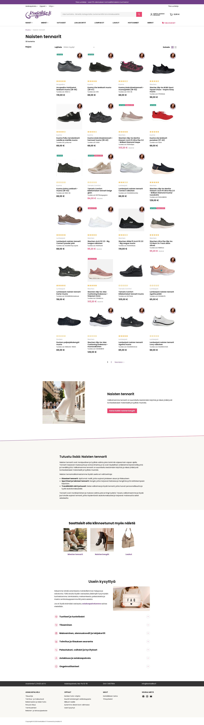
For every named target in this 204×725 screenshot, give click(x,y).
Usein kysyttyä (69, 708)
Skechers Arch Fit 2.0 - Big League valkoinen (98, 242)
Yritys (51, 6)
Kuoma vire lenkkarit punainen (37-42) (158, 139)
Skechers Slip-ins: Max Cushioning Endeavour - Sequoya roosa (98, 294)
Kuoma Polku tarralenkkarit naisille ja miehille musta (68, 139)
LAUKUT (116, 22)
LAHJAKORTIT (80, 22)
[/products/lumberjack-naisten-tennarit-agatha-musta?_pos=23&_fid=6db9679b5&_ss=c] (131, 321)
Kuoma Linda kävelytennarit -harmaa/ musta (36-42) (100, 139)
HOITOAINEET (133, 22)
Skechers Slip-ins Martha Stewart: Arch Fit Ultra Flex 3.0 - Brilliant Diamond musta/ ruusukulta (162, 192)
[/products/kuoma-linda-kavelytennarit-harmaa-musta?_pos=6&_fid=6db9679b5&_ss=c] (100, 117)
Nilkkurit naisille (69, 702)
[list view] (175, 47)
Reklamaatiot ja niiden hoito (36, 702)
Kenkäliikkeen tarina (110, 696)
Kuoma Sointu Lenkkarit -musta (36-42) (67, 190)
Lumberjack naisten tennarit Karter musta (68, 293)
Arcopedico (60, 84)
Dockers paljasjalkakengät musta (67, 343)
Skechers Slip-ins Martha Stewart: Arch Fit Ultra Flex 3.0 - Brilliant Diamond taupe (131, 140)
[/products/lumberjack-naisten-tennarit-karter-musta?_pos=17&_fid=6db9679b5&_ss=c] (69, 270)
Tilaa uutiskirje (173, 6)
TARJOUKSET (169, 23)
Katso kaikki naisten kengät (122, 411)
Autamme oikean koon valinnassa (76, 705)
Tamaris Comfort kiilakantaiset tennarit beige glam (100, 191)
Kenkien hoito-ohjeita (72, 696)
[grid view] (172, 47)
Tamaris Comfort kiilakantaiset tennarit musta (131, 293)
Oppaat (43, 6)
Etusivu (28, 30)
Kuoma (90, 84)
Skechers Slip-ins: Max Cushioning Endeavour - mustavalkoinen (98, 344)
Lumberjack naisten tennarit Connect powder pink (68, 242)
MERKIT (150, 22)
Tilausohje (29, 696)
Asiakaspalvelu (31, 6)
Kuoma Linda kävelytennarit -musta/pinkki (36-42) (131, 88)
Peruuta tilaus (31, 705)
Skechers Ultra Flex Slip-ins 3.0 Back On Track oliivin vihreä (161, 243)
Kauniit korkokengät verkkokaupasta (77, 699)
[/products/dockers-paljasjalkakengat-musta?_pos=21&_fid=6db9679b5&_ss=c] (69, 321)
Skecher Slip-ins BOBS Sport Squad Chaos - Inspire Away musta (162, 89)
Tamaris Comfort (94, 185)
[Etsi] (139, 14)
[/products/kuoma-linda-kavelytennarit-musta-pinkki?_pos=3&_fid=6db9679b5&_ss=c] (131, 66)
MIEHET (44, 22)
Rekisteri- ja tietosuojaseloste (36, 711)
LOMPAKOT (99, 22)
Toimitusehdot (31, 708)
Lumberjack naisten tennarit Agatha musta (131, 343)
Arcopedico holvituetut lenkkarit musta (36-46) (66, 88)
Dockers (59, 339)
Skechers (153, 84)
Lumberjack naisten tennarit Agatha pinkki (162, 293)
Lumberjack (123, 185)
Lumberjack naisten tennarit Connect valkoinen (131, 190)
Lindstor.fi (58, 721)
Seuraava (119, 362)
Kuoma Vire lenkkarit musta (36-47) (99, 88)
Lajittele (58, 47)
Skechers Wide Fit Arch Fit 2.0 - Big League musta (131, 242)
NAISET (29, 22)
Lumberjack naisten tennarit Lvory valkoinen (162, 343)
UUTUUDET (61, 22)
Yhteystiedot (108, 699)
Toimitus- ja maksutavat (35, 699)
